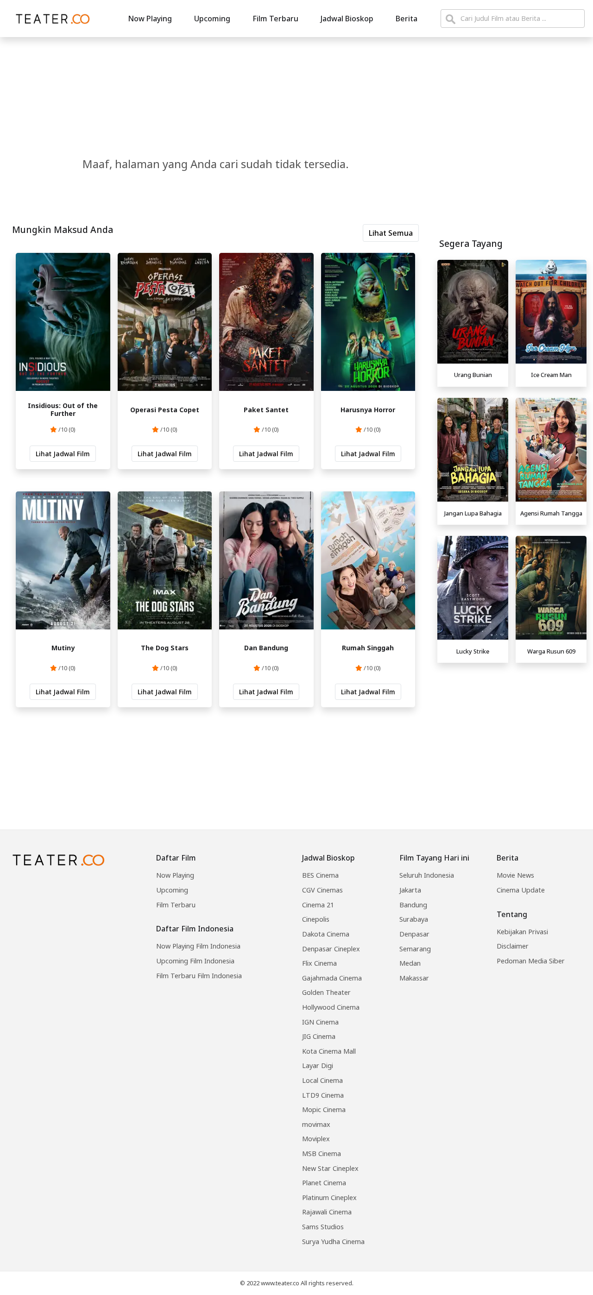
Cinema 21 (318, 904)
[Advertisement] (511, 732)
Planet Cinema (324, 1182)
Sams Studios (323, 1226)
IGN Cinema (320, 1022)
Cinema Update (521, 890)
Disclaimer (513, 946)
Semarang (415, 948)
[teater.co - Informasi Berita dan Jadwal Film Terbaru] (50, 18)
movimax (316, 1124)
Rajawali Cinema (327, 1211)
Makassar (414, 978)
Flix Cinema (319, 963)
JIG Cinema (318, 1036)
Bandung (413, 904)
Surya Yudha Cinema (333, 1241)
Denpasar (414, 934)
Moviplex (316, 1138)
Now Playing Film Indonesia (198, 946)
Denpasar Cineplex (331, 948)
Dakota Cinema (325, 934)
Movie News (515, 875)
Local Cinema (322, 1080)
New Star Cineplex (330, 1168)
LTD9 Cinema (323, 1095)
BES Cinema (320, 875)
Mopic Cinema (324, 1109)
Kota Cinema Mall (329, 1051)
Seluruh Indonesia (426, 875)
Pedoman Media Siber (531, 960)
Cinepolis (315, 919)
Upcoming (212, 18)
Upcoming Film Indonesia (195, 960)
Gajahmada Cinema (332, 978)
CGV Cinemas (322, 890)
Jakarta (410, 890)
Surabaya (413, 919)
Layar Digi (317, 1065)
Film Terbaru (275, 18)
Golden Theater (326, 992)
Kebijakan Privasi (522, 931)
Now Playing (150, 18)
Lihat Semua (391, 233)
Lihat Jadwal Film (63, 453)
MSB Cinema (321, 1153)
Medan (410, 963)
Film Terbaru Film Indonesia (199, 975)
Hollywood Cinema (331, 1007)
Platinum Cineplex (329, 1197)
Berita (406, 18)
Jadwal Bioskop (347, 18)
